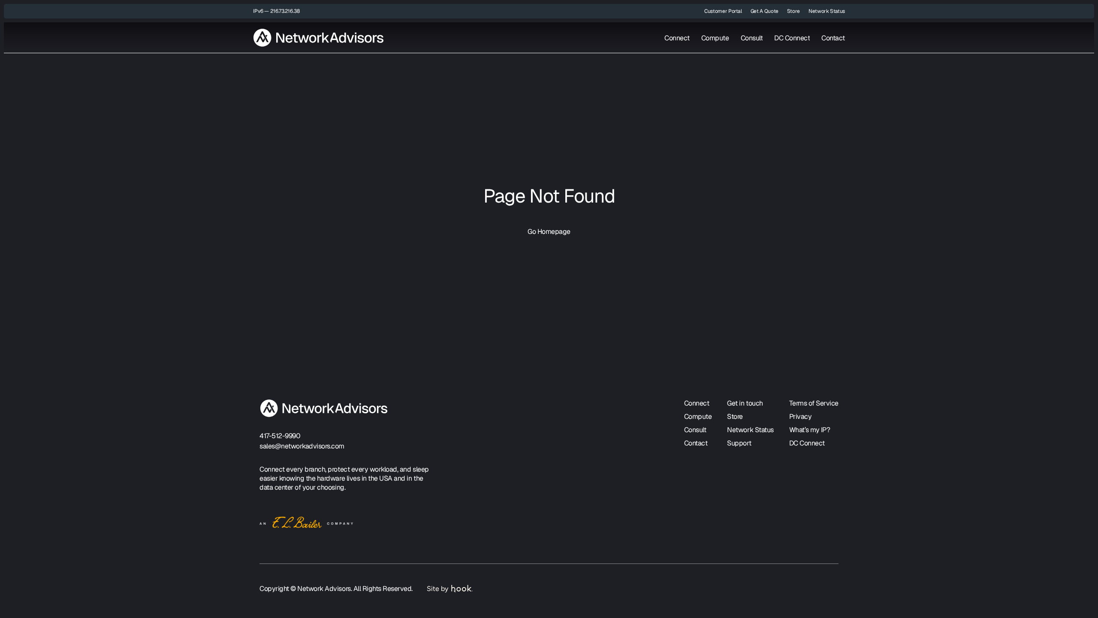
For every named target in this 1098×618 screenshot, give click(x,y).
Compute (715, 37)
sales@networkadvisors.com (301, 446)
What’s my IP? (809, 429)
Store (793, 11)
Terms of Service (814, 403)
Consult (752, 37)
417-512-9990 (279, 435)
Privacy (800, 416)
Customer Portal (723, 11)
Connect (677, 37)
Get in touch (745, 403)
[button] (276, 11)
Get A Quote (764, 11)
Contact (833, 37)
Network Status (826, 11)
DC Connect (792, 37)
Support (739, 443)
